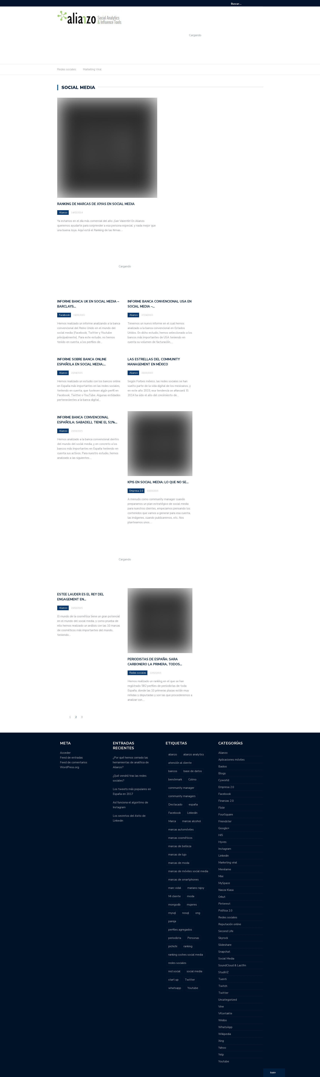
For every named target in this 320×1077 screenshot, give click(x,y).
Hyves (222, 842)
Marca (172, 821)
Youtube (192, 988)
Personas (193, 938)
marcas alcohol (191, 821)
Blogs (222, 773)
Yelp (221, 1054)
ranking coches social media (185, 955)
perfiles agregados (180, 929)
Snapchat (224, 952)
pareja (172, 921)
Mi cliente (174, 896)
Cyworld (223, 780)
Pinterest (224, 904)
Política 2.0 (225, 910)
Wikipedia (224, 1034)
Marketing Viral (92, 69)
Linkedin (192, 813)
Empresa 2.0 (136, 491)
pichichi (172, 946)
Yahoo (222, 1048)
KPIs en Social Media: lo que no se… (158, 482)
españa (193, 804)
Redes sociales (66, 69)
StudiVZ (223, 972)
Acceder (65, 753)
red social (174, 971)
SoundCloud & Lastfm (232, 965)
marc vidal (174, 888)
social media (194, 971)
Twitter (190, 980)
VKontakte (225, 1013)
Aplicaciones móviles (231, 760)
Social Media (226, 958)
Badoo (222, 766)
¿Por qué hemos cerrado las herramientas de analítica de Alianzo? (131, 762)
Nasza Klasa (226, 890)
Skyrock (223, 938)
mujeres (192, 904)
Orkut (221, 897)
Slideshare (224, 945)
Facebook (64, 315)
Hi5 (220, 835)
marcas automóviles (181, 829)
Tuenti (222, 979)
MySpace (224, 883)
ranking (188, 946)
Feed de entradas (71, 757)
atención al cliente (180, 763)
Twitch (222, 986)
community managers (182, 796)
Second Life (225, 931)
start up (173, 980)
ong (197, 913)
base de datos (193, 771)
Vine (221, 1006)
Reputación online (229, 924)
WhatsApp (225, 1027)
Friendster (224, 821)
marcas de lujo (177, 854)
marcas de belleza (179, 846)
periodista (174, 938)
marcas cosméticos (180, 838)
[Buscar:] (242, 3)
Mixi (220, 876)
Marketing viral (227, 862)
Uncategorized (227, 1000)
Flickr (221, 808)
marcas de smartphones (183, 879)
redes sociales (177, 963)
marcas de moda (178, 863)
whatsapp (174, 988)
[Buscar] (260, 3)
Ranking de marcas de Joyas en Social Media (96, 204)
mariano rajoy (195, 888)
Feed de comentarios (73, 762)
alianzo (172, 754)
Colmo (192, 779)
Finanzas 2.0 (226, 801)
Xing (221, 1041)
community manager (181, 788)
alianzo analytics (193, 754)
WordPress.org (69, 767)
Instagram (224, 849)
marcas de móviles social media (188, 871)
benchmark (175, 779)
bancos (172, 771)
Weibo (222, 1020)
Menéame (224, 869)
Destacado (175, 804)
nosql (185, 913)
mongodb (174, 904)
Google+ (223, 828)
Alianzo (63, 212)
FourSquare (225, 814)
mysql (172, 913)
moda (190, 896)
